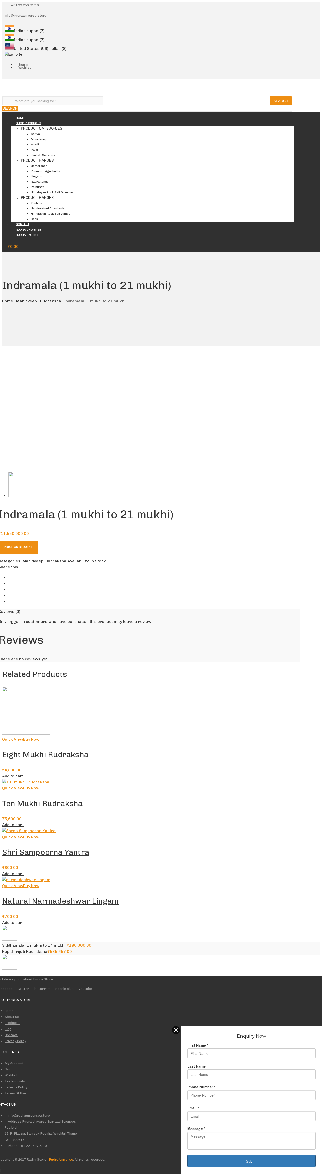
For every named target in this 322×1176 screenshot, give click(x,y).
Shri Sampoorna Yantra (45, 852)
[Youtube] (12, 75)
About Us (12, 1017)
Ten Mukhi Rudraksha (42, 803)
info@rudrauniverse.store (26, 15)
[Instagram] (26, 75)
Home (7, 301)
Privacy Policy (15, 1041)
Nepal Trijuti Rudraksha (24, 951)
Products (12, 1023)
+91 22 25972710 (25, 5)
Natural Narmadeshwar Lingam (60, 901)
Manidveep (26, 301)
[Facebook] (6, 75)
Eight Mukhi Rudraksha (45, 754)
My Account (14, 1063)
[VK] (9, 601)
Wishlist (11, 1075)
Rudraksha (50, 301)
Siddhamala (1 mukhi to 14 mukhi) (34, 945)
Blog (8, 1029)
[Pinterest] (9, 595)
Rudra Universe (61, 1159)
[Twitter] (19, 75)
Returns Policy (16, 1087)
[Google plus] (33, 75)
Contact (11, 1035)
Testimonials (15, 1081)
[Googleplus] (9, 589)
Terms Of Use (15, 1093)
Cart (8, 1069)
